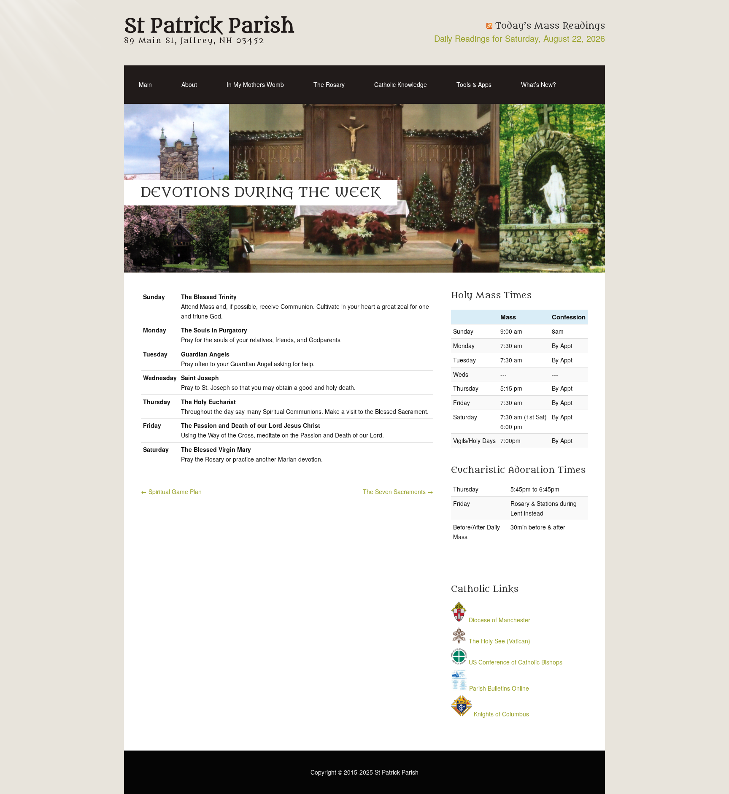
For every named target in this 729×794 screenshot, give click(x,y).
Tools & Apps (473, 84)
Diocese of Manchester (498, 620)
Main (145, 84)
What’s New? (538, 84)
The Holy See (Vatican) (498, 641)
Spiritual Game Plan (171, 491)
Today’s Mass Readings (550, 26)
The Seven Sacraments (398, 491)
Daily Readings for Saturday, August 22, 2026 (519, 38)
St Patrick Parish (209, 26)
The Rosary (329, 84)
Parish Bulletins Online (498, 688)
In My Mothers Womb (255, 84)
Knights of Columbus (500, 714)
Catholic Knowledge (400, 84)
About (189, 84)
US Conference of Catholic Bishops (514, 662)
